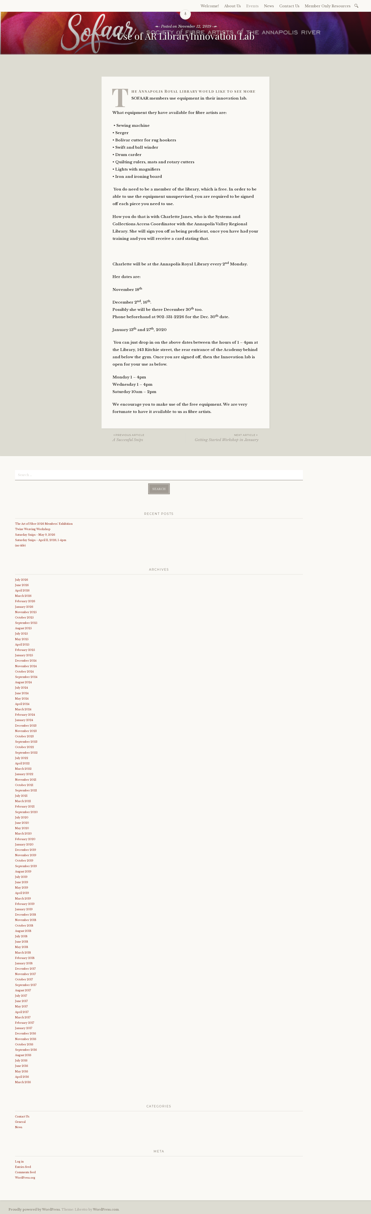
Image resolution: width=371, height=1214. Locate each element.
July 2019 (21, 876)
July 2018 (21, 936)
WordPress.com (106, 1209)
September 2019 (26, 866)
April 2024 (22, 704)
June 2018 (21, 941)
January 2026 (24, 606)
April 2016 (22, 1076)
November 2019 (25, 855)
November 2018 (25, 920)
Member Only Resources (328, 6)
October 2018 (24, 925)
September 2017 (25, 985)
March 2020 (23, 833)
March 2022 (23, 768)
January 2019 (24, 909)
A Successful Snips (128, 437)
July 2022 (21, 758)
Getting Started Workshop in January (226, 437)
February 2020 (25, 839)
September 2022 (26, 752)
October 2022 (24, 747)
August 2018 (23, 931)
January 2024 (24, 720)
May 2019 (21, 887)
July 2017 (21, 995)
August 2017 (23, 990)
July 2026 (21, 579)
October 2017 (24, 979)
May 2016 (21, 1071)
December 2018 (25, 914)
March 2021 (23, 801)
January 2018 (24, 963)
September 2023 (26, 741)
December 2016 (25, 1033)
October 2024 (24, 671)
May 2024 (22, 698)
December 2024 (25, 660)
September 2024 (26, 677)
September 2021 (26, 790)
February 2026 (25, 601)
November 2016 (25, 1039)
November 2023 (26, 731)
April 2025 (22, 644)
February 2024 (25, 714)
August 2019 (23, 871)
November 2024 (26, 666)
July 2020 (21, 817)
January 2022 (24, 774)
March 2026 (23, 595)
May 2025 (22, 639)
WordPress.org (25, 1177)
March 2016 (23, 1082)
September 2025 (26, 622)
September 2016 (26, 1049)
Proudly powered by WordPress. (35, 1209)
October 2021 (24, 785)
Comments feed (25, 1172)
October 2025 (24, 617)
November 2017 (25, 974)
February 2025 (25, 650)
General (20, 1121)
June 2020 (22, 822)
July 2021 (21, 795)
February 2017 (24, 1022)
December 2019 (25, 849)
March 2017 (22, 1017)
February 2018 (25, 958)
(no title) (20, 545)
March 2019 (23, 898)
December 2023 (25, 725)
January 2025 (24, 655)
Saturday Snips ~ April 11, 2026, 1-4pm (40, 540)
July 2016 (21, 1060)
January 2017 (23, 1028)
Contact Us (289, 6)
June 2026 (22, 585)
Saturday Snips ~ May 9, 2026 (35, 534)
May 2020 (22, 828)
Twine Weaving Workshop (32, 529)
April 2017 (22, 1012)
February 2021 (25, 806)
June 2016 (21, 1065)
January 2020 (24, 844)
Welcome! (210, 6)
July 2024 (21, 687)
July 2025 (21, 633)
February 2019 (25, 904)
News (269, 6)
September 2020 (26, 812)
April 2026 (22, 590)
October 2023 (24, 736)
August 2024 (23, 682)
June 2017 (21, 1001)
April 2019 (22, 893)
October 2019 (24, 860)
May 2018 (21, 947)
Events (252, 6)
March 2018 (23, 952)
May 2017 (21, 1006)
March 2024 (23, 709)
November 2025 (26, 612)
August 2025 (23, 628)
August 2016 (23, 1055)
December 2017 (25, 968)
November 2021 (25, 779)
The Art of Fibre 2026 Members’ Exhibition (44, 523)
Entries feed (23, 1167)
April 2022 (22, 763)
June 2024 (22, 693)
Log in (19, 1161)
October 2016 (24, 1044)
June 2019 (21, 882)
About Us (232, 6)
